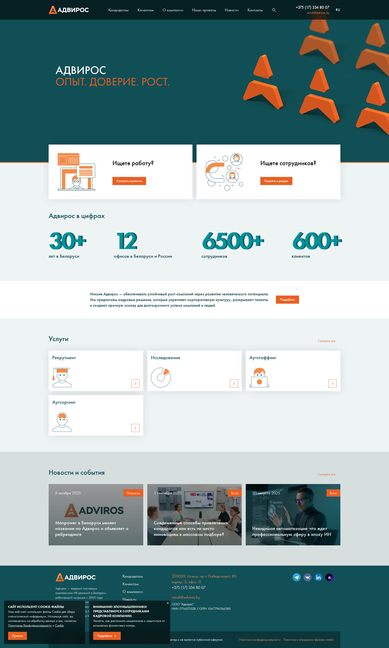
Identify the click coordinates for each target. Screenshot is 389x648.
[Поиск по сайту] (273, 9)
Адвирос (69, 10)
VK (308, 577)
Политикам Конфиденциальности (30, 625)
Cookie (59, 625)
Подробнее (287, 299)
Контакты (255, 9)
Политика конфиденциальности (259, 640)
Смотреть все (327, 341)
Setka (329, 577)
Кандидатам (118, 9)
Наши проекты (204, 9)
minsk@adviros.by (318, 13)
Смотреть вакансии (129, 181)
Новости (232, 9)
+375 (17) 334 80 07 (312, 7)
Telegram (297, 577)
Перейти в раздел (276, 181)
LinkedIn (318, 577)
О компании (173, 9)
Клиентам (146, 9)
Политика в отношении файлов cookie (308, 640)
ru (338, 10)
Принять (17, 636)
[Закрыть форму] (167, 603)
